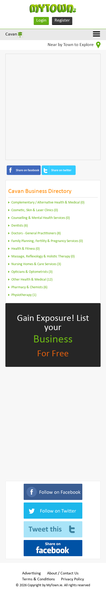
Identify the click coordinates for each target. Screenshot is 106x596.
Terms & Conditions (38, 579)
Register (62, 20)
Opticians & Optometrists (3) (31, 272)
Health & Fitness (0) (25, 249)
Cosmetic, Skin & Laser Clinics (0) (34, 210)
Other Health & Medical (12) (31, 280)
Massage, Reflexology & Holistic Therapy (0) (43, 256)
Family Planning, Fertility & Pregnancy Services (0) (47, 241)
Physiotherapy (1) (23, 295)
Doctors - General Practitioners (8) (36, 233)
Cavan (11, 34)
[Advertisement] (53, 107)
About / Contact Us (62, 573)
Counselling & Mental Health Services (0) (40, 218)
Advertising (31, 573)
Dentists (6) (19, 226)
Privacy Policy (72, 579)
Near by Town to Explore (71, 44)
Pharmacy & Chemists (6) (29, 287)
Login (41, 20)
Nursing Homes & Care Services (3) (36, 264)
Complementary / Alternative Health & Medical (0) (47, 202)
